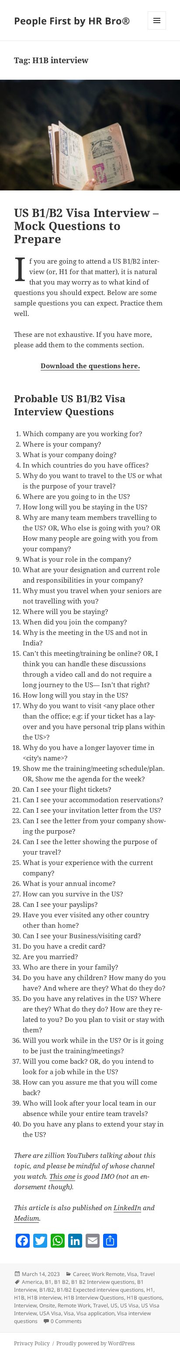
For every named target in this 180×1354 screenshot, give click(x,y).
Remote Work (74, 1305)
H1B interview (44, 1297)
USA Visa (50, 1313)
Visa (69, 1313)
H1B (19, 1297)
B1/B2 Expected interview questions (100, 1289)
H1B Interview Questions (94, 1297)
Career (81, 1274)
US (114, 1305)
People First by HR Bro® (72, 20)
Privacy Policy (32, 1343)
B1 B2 (61, 1282)
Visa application (95, 1313)
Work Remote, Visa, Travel (123, 1274)
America (32, 1282)
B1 (48, 1282)
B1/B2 (46, 1289)
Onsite (47, 1305)
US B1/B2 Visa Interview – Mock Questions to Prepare (86, 226)
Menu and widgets (157, 29)
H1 (149, 1289)
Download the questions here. (90, 365)
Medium (26, 1218)
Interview (25, 1305)
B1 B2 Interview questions (103, 1282)
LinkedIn (127, 1207)
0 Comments (66, 1321)
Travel (100, 1305)
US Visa (129, 1305)
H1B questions (144, 1297)
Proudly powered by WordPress (95, 1343)
